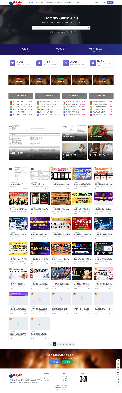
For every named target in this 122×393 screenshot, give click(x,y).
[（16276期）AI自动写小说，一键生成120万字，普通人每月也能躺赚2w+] (18, 248)
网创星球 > (22, 95)
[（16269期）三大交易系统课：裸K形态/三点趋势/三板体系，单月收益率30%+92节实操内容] (39, 298)
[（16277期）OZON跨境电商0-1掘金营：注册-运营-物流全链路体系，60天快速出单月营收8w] (103, 223)
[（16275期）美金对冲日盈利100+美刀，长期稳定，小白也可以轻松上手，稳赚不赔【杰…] (39, 248)
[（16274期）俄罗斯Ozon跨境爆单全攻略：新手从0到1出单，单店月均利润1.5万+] (18, 273)
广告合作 (64, 378)
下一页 (68, 344)
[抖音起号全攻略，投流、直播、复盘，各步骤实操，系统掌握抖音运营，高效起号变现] (61, 248)
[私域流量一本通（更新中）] (34, 142)
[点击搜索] (88, 27)
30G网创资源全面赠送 (69, 155)
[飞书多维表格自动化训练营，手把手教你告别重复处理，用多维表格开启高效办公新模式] (18, 223)
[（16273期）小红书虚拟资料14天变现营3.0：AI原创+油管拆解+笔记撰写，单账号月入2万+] (39, 273)
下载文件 (68, 3)
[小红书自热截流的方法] (18, 173)
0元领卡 (47, 62)
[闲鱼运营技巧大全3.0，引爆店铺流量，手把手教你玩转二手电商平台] (103, 298)
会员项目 (68, 362)
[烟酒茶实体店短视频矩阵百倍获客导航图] (18, 323)
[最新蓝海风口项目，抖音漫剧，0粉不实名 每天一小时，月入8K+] (82, 248)
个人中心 (46, 376)
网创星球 (50, 3)
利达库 (65, 385)
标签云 (46, 378)
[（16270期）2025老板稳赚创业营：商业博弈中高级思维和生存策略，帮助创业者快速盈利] (82, 273)
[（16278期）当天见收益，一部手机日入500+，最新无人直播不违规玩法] (82, 223)
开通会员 (78, 3)
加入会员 (100, 61)
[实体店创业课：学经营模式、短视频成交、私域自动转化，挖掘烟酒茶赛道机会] (61, 198)
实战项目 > (75, 95)
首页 (32, 3)
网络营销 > (49, 95)
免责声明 (64, 376)
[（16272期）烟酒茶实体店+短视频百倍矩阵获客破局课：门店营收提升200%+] (61, 273)
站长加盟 (74, 62)
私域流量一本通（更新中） (18, 153)
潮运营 (63, 390)
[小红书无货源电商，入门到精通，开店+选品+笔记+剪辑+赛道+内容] (61, 173)
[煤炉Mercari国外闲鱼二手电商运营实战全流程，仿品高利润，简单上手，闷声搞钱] (39, 198)
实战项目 (40, 3)
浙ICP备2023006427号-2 (61, 387)
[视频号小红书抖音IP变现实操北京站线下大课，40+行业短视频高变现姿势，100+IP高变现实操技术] (18, 198)
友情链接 (64, 380)
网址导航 (46, 380)
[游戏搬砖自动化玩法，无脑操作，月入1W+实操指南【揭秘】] (103, 248)
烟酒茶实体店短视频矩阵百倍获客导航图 (18, 335)
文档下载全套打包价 (95, 136)
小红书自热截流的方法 (69, 136)
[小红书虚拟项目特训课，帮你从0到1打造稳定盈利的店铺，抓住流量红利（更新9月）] (103, 173)
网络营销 (59, 3)
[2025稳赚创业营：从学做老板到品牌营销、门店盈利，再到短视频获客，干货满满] (39, 223)
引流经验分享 (14, 151)
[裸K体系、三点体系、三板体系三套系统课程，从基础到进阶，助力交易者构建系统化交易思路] (82, 298)
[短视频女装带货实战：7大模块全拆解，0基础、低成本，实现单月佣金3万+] (103, 198)
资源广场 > (102, 95)
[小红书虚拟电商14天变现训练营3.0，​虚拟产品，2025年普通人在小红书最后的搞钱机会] (61, 223)
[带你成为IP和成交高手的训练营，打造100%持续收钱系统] (82, 173)
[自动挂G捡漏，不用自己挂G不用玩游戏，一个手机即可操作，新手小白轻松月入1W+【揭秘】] (82, 198)
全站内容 (93, 134)
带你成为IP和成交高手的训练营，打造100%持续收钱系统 (82, 185)
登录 (111, 2)
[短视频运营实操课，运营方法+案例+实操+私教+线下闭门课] (61, 298)
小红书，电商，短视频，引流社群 (65, 32)
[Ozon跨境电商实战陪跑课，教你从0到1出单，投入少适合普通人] (39, 323)
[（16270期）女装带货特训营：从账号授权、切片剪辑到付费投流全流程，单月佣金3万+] (103, 273)
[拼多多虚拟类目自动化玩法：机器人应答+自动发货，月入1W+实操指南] (18, 298)
